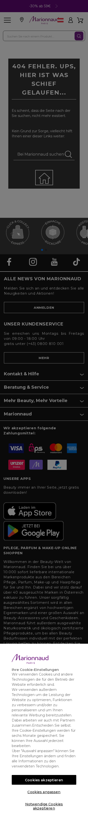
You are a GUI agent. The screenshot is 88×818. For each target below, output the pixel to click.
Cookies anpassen (43, 792)
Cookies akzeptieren (44, 780)
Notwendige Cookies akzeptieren (44, 805)
